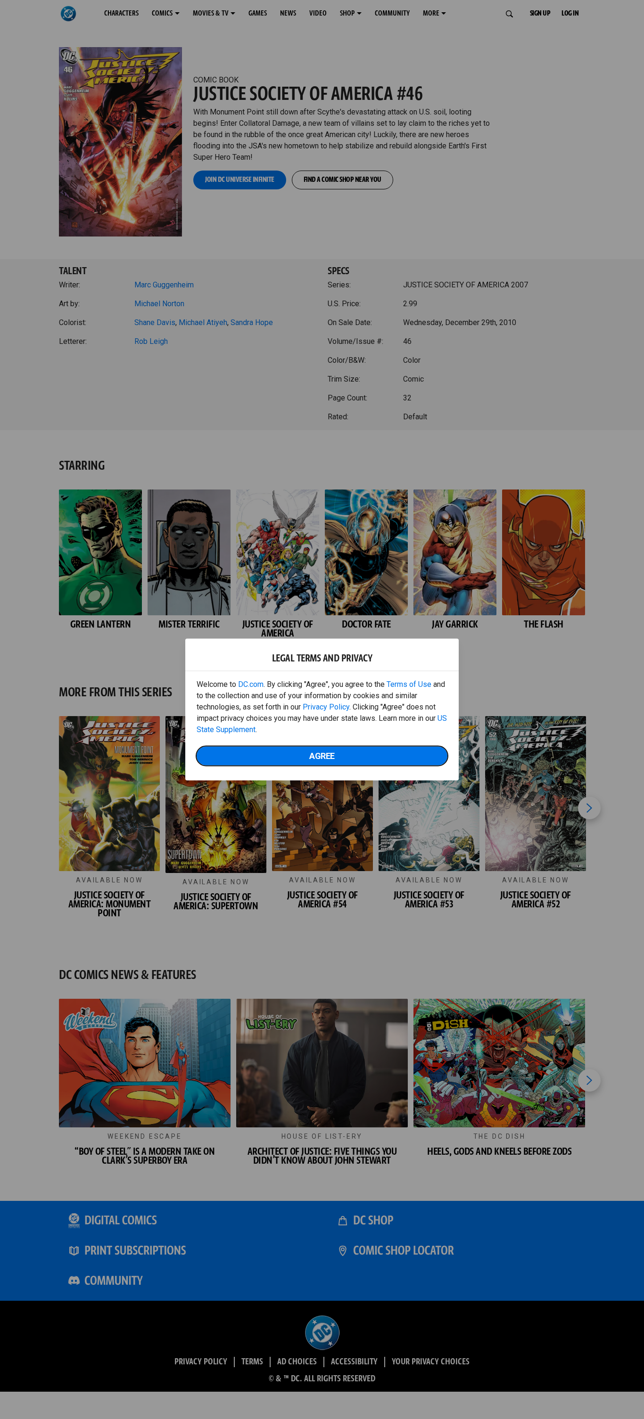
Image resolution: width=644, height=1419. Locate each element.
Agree (322, 756)
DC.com (251, 684)
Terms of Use (409, 684)
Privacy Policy (326, 706)
